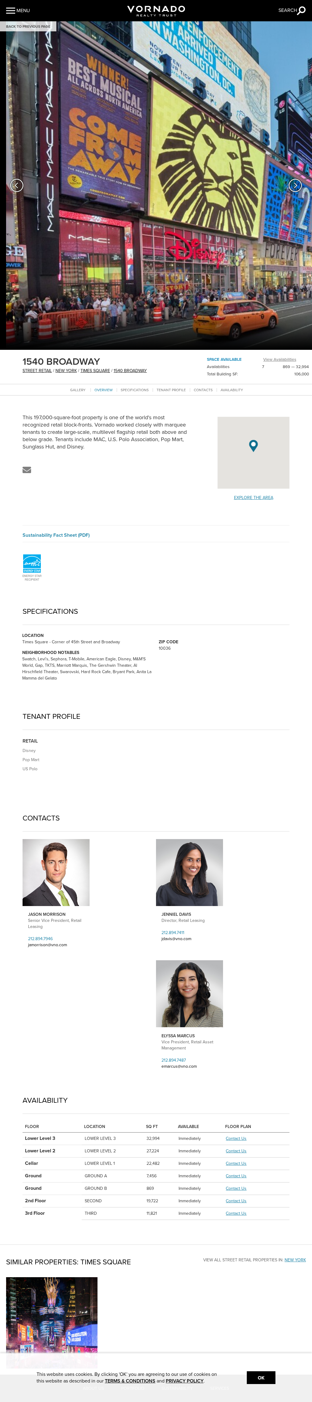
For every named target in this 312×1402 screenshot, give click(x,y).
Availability (232, 390)
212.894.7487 (173, 1060)
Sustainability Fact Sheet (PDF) (56, 535)
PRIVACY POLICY (185, 1381)
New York (66, 370)
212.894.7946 (40, 938)
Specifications (135, 390)
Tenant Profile (171, 390)
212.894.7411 (172, 932)
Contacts (203, 390)
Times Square (95, 370)
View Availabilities (279, 359)
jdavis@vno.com (176, 938)
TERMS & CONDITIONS (130, 1381)
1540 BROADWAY (130, 370)
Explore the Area (253, 497)
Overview (103, 390)
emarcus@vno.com (179, 1066)
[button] (18, 10)
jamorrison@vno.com (47, 944)
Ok (261, 1378)
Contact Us (236, 1138)
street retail (37, 370)
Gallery (78, 390)
